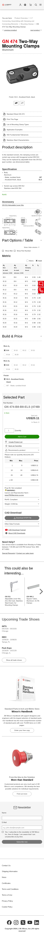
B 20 (16, 355)
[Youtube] (30, 922)
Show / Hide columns (30, 247)
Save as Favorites (15, 446)
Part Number (8, 403)
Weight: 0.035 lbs (11, 504)
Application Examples (15, 130)
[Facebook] (9, 922)
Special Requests (8, 553)
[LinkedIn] (36, 922)
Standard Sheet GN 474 (16, 114)
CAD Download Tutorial (17, 530)
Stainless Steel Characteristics (18, 140)
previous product (10, 30)
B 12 (24, 350)
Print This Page (12, 119)
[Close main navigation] (40, 4)
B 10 (16, 350)
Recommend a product (16, 450)
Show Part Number (24, 251)
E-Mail (4, 822)
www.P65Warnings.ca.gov (14, 495)
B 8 (7, 350)
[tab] (16, 103)
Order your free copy (22, 730)
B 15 (33, 350)
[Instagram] (16, 922)
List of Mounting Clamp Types (18, 124)
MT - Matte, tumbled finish (16, 386)
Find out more (22, 794)
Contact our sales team (25, 553)
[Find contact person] (41, 284)
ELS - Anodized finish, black (15, 380)
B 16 (8, 355)
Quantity (18, 430)
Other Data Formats (12, 524)
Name (4, 813)
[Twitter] (23, 922)
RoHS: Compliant (11, 499)
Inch (40, 261)
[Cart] (30, 4)
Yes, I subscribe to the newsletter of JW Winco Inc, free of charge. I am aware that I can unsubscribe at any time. (22, 834)
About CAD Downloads (16, 533)
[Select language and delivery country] (25, 4)
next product (35, 30)
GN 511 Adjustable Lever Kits (13, 205)
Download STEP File (23, 518)
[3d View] (38, 212)
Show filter (9, 251)
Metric (31, 261)
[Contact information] (41, 290)
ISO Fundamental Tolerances (17, 135)
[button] (20, 4)
